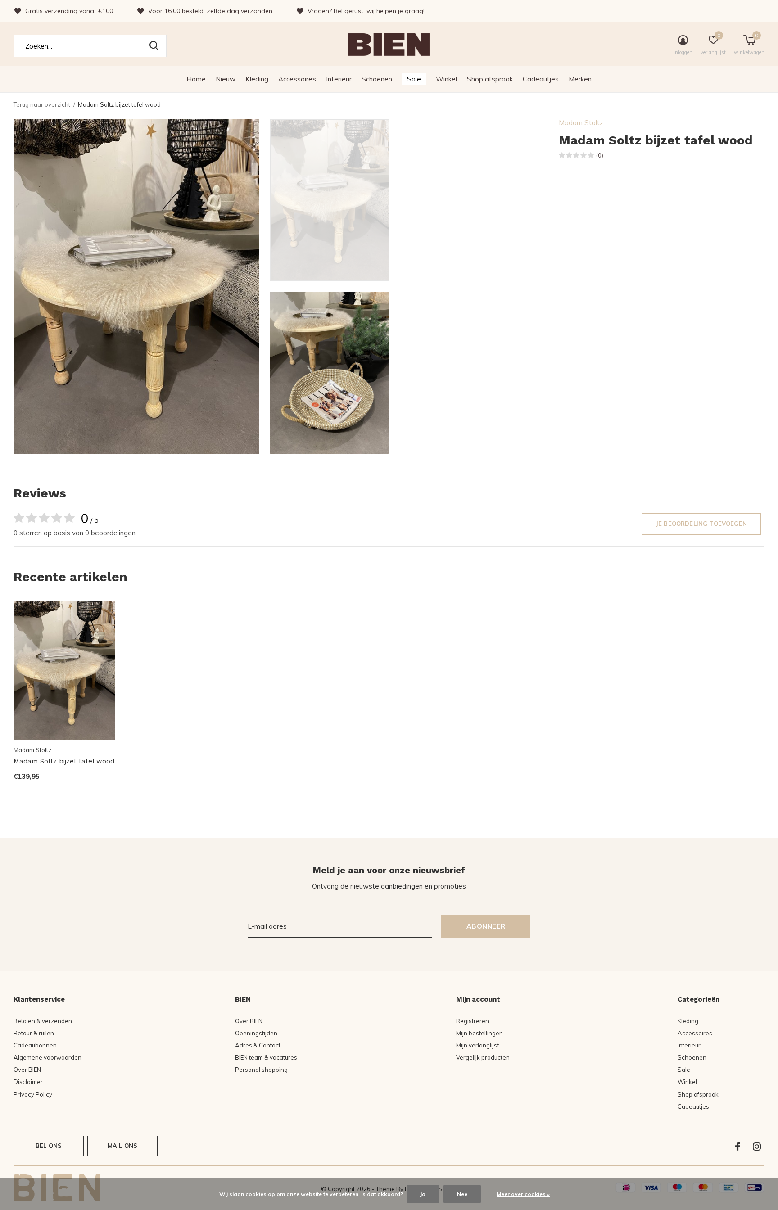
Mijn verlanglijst (477, 1045)
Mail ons (122, 1145)
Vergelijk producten (483, 1057)
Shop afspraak (490, 79)
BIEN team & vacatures (266, 1057)
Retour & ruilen (34, 1033)
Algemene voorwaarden (47, 1057)
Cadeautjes (541, 79)
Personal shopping (261, 1069)
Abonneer (485, 926)
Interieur (339, 79)
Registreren (472, 1021)
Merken (580, 79)
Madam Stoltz (581, 122)
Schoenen (377, 79)
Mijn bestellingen (479, 1033)
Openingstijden (256, 1033)
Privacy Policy (33, 1094)
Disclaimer (28, 1081)
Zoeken (154, 46)
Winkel (446, 79)
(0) (599, 155)
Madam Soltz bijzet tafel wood (64, 761)
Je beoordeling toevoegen (701, 523)
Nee (462, 1194)
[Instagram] (757, 1146)
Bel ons (49, 1145)
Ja (422, 1194)
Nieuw (225, 79)
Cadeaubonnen (35, 1045)
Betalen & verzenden (43, 1021)
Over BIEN (27, 1069)
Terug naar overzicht (42, 104)
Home (196, 79)
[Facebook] (737, 1146)
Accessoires (297, 79)
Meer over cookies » (523, 1194)
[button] (334, 200)
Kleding (256, 79)
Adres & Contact (257, 1045)
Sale (414, 79)
